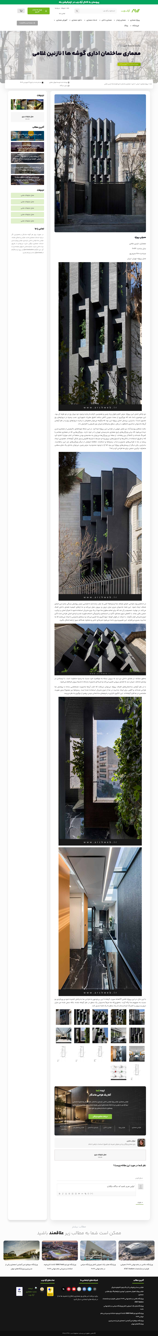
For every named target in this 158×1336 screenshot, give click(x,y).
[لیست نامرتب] (75, 1193)
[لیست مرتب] (72, 1193)
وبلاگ (126, 25)
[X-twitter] (63, 1289)
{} (88, 1193)
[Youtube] (74, 1289)
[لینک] (85, 1193)
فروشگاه (135, 25)
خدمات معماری (92, 20)
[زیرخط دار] (66, 1193)
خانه (68, 8)
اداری (133, 84)
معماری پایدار (121, 20)
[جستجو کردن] (76, 10)
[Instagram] (95, 1289)
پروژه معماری (135, 20)
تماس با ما (62, 13)
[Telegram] (89, 1289)
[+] (91, 1193)
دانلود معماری (77, 20)
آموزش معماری (61, 20)
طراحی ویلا (122, 1127)
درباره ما (57, 8)
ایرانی (137, 84)
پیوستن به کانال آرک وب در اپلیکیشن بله (79, 2)
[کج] (62, 1193)
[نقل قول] (79, 1193)
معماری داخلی (107, 20)
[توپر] (59, 1193)
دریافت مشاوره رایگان (100, 1116)
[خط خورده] (69, 1193)
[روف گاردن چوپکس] (27, 104)
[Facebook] (84, 1289)
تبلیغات (63, 8)
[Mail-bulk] (79, 1289)
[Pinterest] (69, 1289)
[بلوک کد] (82, 1193)
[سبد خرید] (21, 11)
